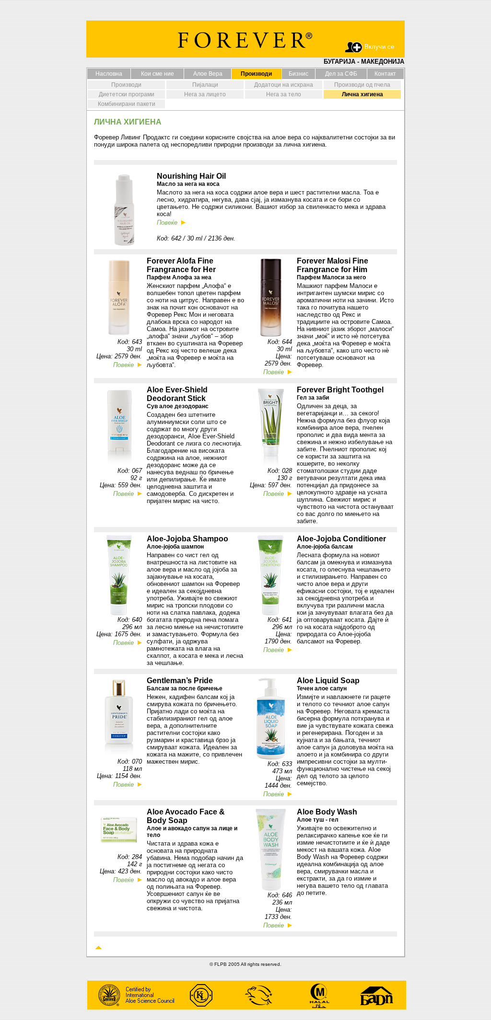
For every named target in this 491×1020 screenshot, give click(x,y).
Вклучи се (379, 46)
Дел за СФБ (341, 73)
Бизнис (298, 73)
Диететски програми (126, 94)
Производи (126, 84)
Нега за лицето (205, 94)
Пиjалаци (205, 84)
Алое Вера (207, 73)
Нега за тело (283, 94)
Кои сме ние (157, 73)
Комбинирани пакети (126, 104)
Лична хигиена (362, 94)
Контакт (385, 73)
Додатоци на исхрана (283, 84)
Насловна (108, 73)
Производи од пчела (362, 84)
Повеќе (125, 364)
